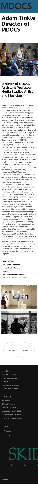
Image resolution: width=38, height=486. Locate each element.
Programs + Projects (8, 374)
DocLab (5, 382)
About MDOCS (6, 371)
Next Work (26, 350)
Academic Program (10, 378)
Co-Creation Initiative (11, 385)
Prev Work (11, 350)
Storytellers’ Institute (10, 389)
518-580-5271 (6, 400)
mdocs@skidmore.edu (9, 404)
